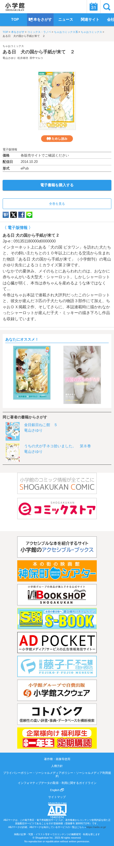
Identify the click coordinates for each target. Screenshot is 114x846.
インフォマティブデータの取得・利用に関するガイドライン (57, 782)
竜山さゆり (9, 58)
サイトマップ (57, 797)
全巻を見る (57, 204)
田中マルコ (36, 58)
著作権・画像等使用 (57, 759)
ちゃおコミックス (91, 32)
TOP (5, 32)
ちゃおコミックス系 (66, 32)
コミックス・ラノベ (39, 32)
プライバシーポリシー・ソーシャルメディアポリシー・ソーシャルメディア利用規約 (57, 774)
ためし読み (57, 138)
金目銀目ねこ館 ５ (41, 425)
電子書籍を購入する (57, 185)
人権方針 (57, 765)
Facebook (21, 215)
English (55, 790)
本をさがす (17, 32)
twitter (13, 215)
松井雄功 (22, 58)
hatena (6, 215)
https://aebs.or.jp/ (96, 827)
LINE (29, 215)
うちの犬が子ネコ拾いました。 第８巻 (57, 446)
